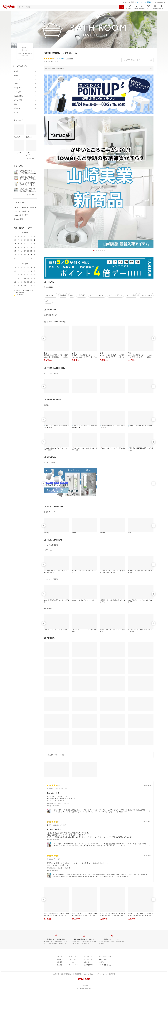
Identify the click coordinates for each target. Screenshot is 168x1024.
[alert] (98, 74)
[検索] (121, 12)
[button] (160, 8)
